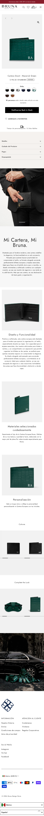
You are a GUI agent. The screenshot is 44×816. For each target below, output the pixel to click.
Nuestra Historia (7, 723)
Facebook (5, 756)
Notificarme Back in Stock (21, 110)
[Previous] (6, 18)
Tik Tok (4, 753)
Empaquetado (6, 157)
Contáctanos (27, 723)
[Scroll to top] (39, 811)
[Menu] (40, 7)
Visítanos (25, 726)
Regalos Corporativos (30, 730)
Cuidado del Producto (9, 146)
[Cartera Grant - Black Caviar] (12, 544)
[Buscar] (23, 7)
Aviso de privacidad (9, 734)
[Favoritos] (28, 7)
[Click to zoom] (38, 22)
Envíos (3, 726)
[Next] (12, 18)
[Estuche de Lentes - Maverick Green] (12, 602)
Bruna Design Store (14, 796)
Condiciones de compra (10, 730)
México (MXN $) (11, 776)
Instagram (5, 749)
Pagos (4, 152)
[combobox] (22, 804)
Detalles (4, 141)
